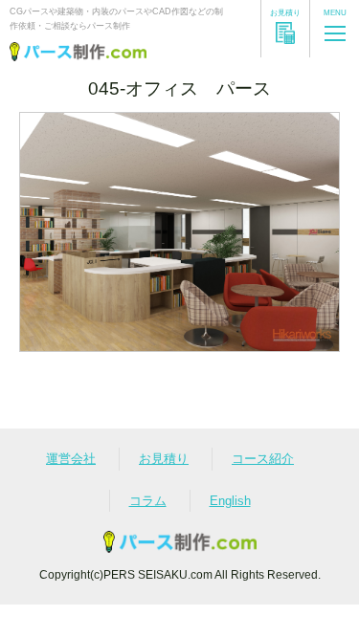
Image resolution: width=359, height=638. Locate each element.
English (230, 501)
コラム (148, 501)
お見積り (164, 458)
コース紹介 (263, 458)
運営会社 (71, 458)
